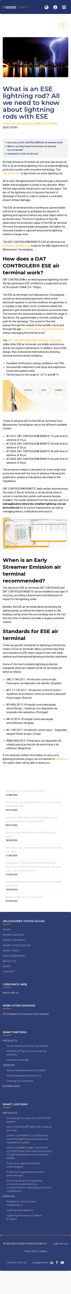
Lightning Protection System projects (24, 1217)
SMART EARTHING (13, 934)
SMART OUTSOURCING (17, 945)
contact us (61, 759)
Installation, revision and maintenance (21, 1203)
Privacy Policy (31, 1251)
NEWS (6, 966)
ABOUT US (9, 961)
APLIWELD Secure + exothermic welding (27, 1053)
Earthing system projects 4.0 (24, 1075)
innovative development (16, 245)
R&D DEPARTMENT (14, 955)
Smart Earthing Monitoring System (28, 1045)
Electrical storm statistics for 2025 (25, 791)
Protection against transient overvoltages (23, 1165)
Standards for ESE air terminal (22, 153)
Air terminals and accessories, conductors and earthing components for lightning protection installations (29, 1185)
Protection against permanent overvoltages (25, 1173)
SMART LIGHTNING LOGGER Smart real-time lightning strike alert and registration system (27, 1139)
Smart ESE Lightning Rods (18, 123)
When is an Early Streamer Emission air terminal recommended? (31, 148)
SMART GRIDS (11, 950)
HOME (7, 929)
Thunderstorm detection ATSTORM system (29, 1119)
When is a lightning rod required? (24, 897)
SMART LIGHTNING (44, 123)
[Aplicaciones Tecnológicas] (16, 7)
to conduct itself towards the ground (42, 329)
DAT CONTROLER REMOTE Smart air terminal (29, 1128)
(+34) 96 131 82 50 (16, 1262)
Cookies (43, 1251)
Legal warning (60, 1243)
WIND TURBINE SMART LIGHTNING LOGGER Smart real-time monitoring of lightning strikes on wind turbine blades (29, 1152)
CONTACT (9, 971)
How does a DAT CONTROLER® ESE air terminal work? (35, 142)
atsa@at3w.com (40, 1262)
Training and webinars (20, 1080)
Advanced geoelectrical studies (26, 1070)
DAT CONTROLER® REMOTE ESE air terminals (34, 340)
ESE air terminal (12, 173)
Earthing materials (18, 1059)
